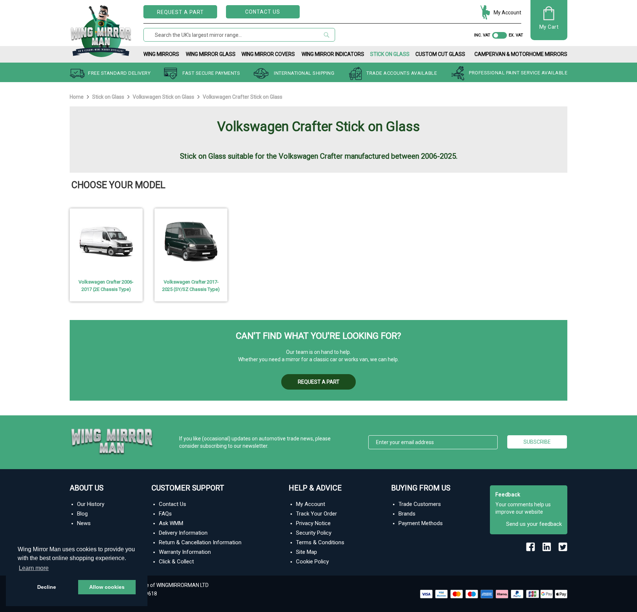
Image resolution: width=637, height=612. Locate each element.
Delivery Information (183, 533)
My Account (507, 12)
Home (77, 97)
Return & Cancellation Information (200, 542)
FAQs (165, 513)
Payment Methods (420, 523)
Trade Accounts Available (401, 73)
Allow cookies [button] (107, 587)
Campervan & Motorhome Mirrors (520, 54)
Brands (406, 513)
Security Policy (313, 533)
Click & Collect (176, 561)
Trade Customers (419, 504)
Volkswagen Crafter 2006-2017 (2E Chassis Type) (106, 285)
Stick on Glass (390, 54)
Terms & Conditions (320, 542)
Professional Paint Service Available (518, 73)
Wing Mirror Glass (211, 54)
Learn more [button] (34, 568)
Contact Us (262, 12)
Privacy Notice (313, 523)
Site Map (306, 552)
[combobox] (239, 35)
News (84, 523)
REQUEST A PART (180, 12)
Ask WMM (171, 523)
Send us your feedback (534, 524)
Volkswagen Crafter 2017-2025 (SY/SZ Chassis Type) (191, 285)
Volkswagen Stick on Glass (164, 97)
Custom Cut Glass (440, 54)
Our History (90, 504)
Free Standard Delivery (119, 73)
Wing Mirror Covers (268, 54)
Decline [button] (46, 587)
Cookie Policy (312, 561)
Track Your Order (316, 513)
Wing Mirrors (161, 54)
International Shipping (304, 73)
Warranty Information (185, 552)
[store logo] (101, 29)
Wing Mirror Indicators (333, 54)
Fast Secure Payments (211, 73)
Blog (82, 513)
